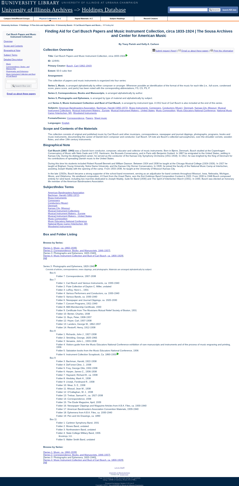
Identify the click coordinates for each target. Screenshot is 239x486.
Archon (117, 483)
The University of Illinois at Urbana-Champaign (126, 485)
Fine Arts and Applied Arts (43, 25)
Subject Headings (117, 19)
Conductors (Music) (172, 108)
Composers (155, 108)
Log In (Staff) (120, 468)
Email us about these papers (21, 94)
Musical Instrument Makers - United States (133, 110)
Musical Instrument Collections (63, 210)
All (45, 258)
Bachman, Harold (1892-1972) (112, 108)
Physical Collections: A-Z (50, 19)
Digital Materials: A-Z (84, 19)
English (65, 123)
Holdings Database (104, 10)
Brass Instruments (138, 108)
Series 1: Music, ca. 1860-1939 (60, 248)
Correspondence (75, 118)
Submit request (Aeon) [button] (166, 51)
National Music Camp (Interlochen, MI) (68, 224)
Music (8, 64)
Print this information (223, 51)
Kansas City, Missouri (206, 108)
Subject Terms (10, 55)
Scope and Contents (13, 46)
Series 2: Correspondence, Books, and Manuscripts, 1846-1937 (76, 250)
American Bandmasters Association (77, 108)
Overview (8, 41)
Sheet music (100, 118)
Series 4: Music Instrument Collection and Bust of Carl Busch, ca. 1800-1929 (83, 255)
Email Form (124, 474)
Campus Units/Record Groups (17, 19)
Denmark (188, 108)
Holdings (25, 25)
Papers (89, 118)
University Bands (65, 25)
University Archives (9, 25)
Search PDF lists (229, 10)
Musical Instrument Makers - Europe (91, 110)
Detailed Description (13, 59)
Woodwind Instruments (85, 113)
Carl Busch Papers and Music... (88, 25)
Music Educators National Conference (196, 110)
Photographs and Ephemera (17, 71)
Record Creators (151, 19)
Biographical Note (12, 50)
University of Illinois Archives (37, 10)
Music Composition (165, 110)
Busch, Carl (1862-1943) (79, 65)
